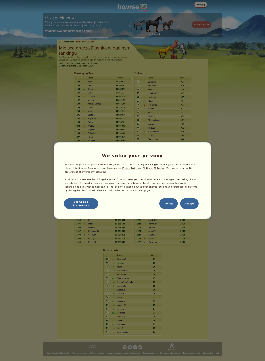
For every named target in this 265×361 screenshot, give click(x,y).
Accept (189, 203)
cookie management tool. (121, 171)
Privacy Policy (130, 168)
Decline (168, 203)
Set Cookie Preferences (81, 203)
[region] (132, 180)
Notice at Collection (154, 168)
